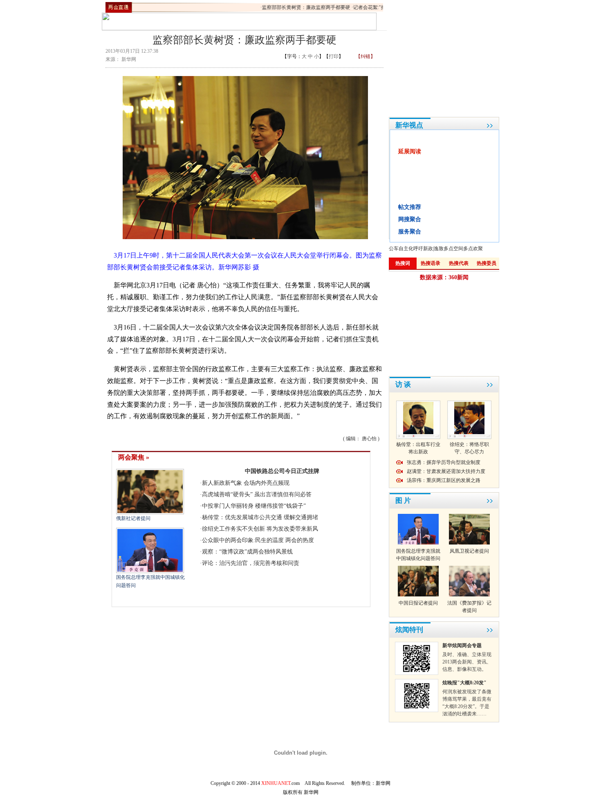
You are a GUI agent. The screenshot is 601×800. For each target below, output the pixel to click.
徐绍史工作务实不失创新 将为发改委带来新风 (260, 529)
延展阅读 (409, 151)
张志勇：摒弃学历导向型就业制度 (443, 462)
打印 (334, 56)
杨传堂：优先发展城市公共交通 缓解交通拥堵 (260, 517)
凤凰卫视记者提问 (469, 551)
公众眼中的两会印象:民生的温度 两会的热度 (258, 540)
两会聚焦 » (133, 457)
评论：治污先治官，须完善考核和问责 (250, 563)
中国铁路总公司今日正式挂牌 (282, 471)
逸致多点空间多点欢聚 (458, 248)
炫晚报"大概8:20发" (464, 683)
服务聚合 (409, 232)
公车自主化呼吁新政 (411, 248)
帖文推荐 (409, 207)
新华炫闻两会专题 (462, 645)
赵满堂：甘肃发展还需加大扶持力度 (446, 471)
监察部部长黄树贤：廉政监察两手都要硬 (299, 7)
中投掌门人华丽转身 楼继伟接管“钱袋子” (254, 506)
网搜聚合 (409, 219)
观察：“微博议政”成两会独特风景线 (247, 552)
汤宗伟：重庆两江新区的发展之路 (443, 480)
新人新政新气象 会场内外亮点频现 (245, 483)
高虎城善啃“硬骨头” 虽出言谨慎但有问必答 (257, 494)
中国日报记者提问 (418, 603)
